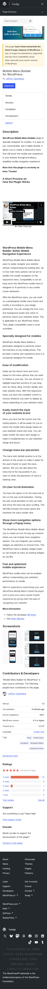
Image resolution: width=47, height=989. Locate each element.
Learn (5, 881)
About (5, 859)
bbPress (8, 913)
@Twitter (31, 614)
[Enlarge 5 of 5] (41, 660)
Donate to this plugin (13, 843)
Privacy (6, 873)
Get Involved (31, 881)
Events (28, 886)
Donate (30, 891)
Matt (6, 908)
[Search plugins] (30, 21)
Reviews (9, 102)
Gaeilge (12, 929)
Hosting (6, 868)
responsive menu (36, 748)
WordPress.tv (10, 895)
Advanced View (10, 755)
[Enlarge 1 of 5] (19, 634)
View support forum (12, 819)
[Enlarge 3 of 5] (41, 634)
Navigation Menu (36, 743)
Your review (8, 800)
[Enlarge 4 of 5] (41, 647)
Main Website (17, 618)
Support (9, 122)
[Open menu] (43, 4)
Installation (10, 109)
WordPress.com (11, 904)
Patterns (29, 873)
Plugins (28, 868)
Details (8, 95)
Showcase (30, 859)
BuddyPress (10, 917)
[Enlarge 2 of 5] (19, 653)
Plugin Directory (9, 12)
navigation (24, 743)
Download (9, 86)
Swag (29, 895)
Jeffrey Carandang (15, 78)
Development (11, 116)
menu (29, 738)
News (5, 864)
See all (41, 800)
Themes (29, 864)
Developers (8, 891)
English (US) (39, 732)
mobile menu (38, 738)
